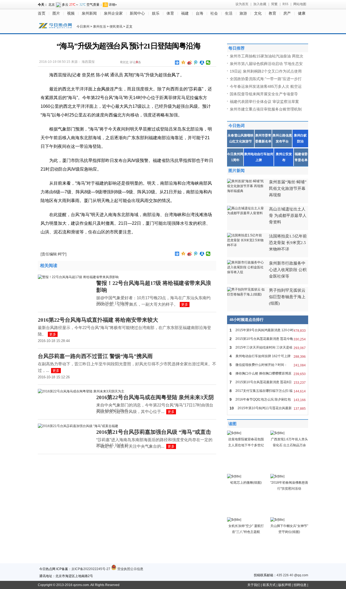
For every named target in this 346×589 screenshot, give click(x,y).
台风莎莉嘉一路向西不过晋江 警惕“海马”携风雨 (95, 356)
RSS (285, 4)
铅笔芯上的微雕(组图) (246, 482)
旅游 (243, 13)
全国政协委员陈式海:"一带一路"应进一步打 (266, 79)
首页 (41, 13)
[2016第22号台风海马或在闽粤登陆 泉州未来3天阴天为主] (81, 391)
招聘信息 (300, 585)
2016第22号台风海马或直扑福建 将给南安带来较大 (98, 320)
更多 (184, 304)
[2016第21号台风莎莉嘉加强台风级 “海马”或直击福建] (78, 426)
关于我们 (253, 585)
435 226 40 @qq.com (292, 575)
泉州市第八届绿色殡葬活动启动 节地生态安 (266, 63)
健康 (301, 13)
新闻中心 (137, 13)
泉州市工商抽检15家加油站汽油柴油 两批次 (266, 56)
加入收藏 (259, 4)
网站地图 (299, 4)
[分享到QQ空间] (183, 62)
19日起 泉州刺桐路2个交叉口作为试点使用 (266, 71)
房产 (287, 13)
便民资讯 (115, 26)
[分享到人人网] (202, 62)
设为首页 (241, 4)
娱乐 (155, 13)
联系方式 (269, 585)
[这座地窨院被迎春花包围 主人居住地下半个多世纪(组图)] (234, 433)
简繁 (274, 4)
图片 (56, 13)
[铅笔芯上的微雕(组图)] (234, 476)
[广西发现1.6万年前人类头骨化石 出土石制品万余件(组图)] (277, 433)
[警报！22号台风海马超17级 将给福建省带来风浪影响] (78, 277)
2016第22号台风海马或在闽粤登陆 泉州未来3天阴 (155, 397)
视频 (71, 13)
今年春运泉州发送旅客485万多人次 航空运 (266, 86)
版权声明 (284, 585)
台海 (199, 13)
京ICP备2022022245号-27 (90, 569)
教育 (272, 13)
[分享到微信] (208, 62)
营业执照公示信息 (130, 569)
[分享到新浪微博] (189, 62)
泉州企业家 (113, 13)
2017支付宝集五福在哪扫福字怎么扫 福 (267, 391)
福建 (185, 13)
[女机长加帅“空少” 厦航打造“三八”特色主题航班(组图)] (234, 520)
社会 (214, 13)
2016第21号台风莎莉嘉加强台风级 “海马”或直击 (153, 432)
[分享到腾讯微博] (196, 62)
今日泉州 (82, 26)
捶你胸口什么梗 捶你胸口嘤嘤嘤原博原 (267, 373)
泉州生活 (99, 26)
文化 (258, 13)
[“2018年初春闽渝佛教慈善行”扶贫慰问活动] (277, 476)
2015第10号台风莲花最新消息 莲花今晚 (267, 339)
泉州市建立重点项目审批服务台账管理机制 (266, 109)
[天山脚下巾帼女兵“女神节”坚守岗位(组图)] (277, 520)
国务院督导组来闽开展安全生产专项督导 (264, 94)
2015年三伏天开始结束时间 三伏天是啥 (267, 347)
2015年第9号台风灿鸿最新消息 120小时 (267, 330)
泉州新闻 (89, 13)
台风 (171, 75)
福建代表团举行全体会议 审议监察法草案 (264, 101)
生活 (228, 13)
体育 (170, 13)
